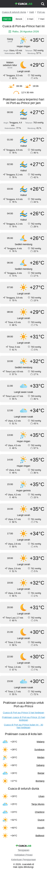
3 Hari (30, 19)
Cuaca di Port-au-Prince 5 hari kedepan (23, 712)
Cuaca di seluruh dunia (14, 12)
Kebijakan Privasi (23, 855)
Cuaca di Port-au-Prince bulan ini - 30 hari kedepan (23, 726)
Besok (19, 19)
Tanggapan (23, 850)
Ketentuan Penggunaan (23, 859)
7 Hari (41, 19)
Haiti (31, 12)
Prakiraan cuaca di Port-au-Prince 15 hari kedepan (23, 718)
